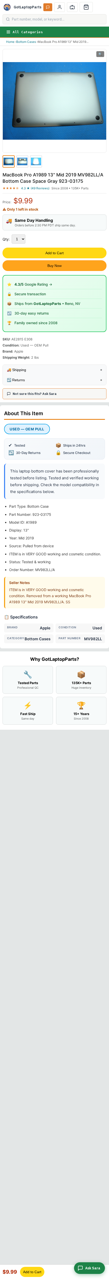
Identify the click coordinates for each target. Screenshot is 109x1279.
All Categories (28, 32)
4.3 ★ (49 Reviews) (35, 188)
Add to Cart (54, 253)
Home (10, 42)
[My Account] (59, 7)
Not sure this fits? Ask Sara (35, 394)
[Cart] (86, 7)
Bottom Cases (26, 42)
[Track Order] (72, 7)
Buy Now (54, 266)
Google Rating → (33, 284)
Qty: (6, 239)
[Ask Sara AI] (47, 7)
